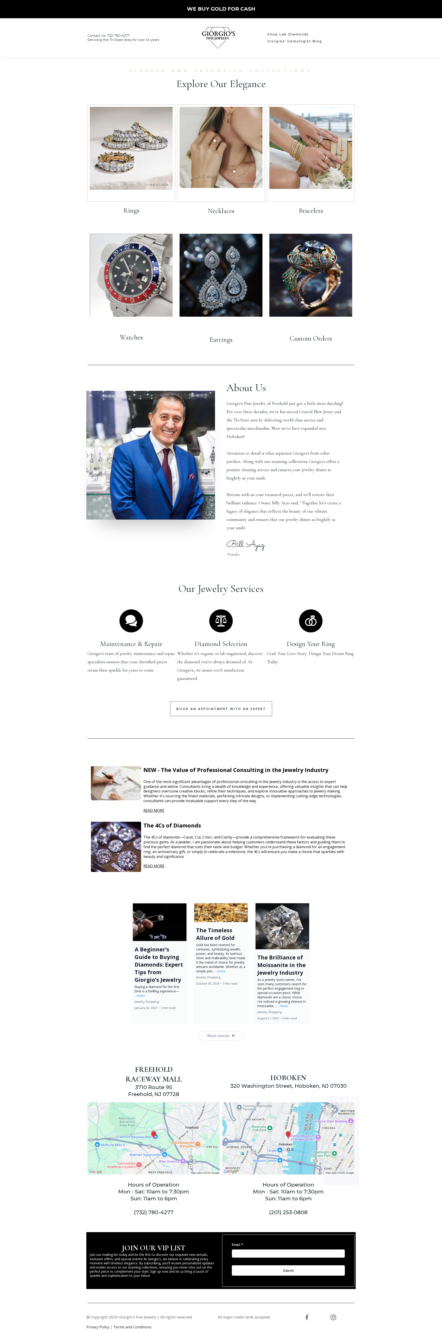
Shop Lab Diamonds (288, 34)
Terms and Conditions (132, 1327)
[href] (153, 1138)
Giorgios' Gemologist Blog (294, 41)
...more (140, 995)
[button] (159, 963)
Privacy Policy (97, 1327)
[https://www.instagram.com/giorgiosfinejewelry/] (333, 1317)
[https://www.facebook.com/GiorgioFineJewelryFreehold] (307, 1317)
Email (237, 1245)
